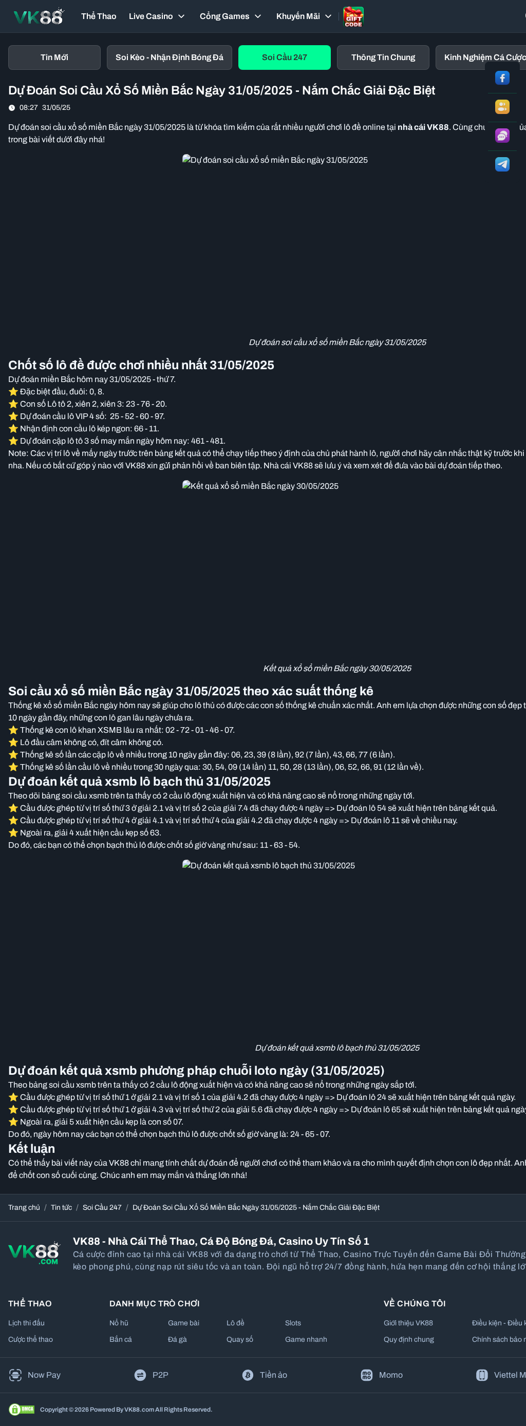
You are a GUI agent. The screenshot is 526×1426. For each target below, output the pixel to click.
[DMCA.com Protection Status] (21, 1409)
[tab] (54, 57)
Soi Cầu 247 (102, 1207)
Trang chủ (24, 1207)
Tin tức (61, 1207)
